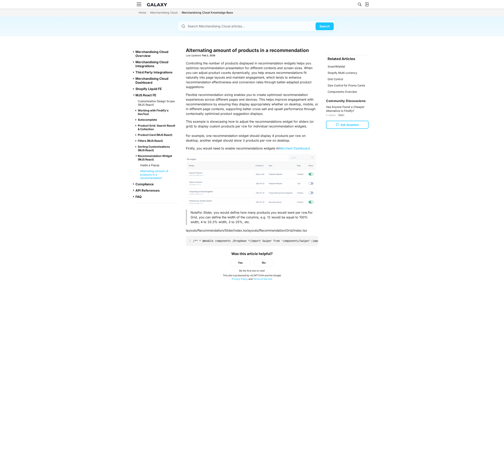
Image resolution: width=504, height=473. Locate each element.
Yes (240, 262)
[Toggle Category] (133, 52)
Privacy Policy (240, 278)
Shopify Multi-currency (342, 72)
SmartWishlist (336, 66)
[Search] (359, 4)
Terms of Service (262, 278)
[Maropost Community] (158, 4)
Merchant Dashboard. (295, 148)
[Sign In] (366, 4)
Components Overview (342, 91)
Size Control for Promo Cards (346, 85)
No (264, 262)
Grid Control (335, 79)
